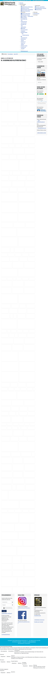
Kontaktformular (37, 615)
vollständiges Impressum (39, 619)
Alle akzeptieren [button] (4, 651)
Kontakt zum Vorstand (38, 621)
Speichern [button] (13, 671)
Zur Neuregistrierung (6, 634)
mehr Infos (39, 82)
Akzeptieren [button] (3, 656)
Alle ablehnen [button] (11, 651)
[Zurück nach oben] (46, 672)
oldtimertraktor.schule (41, 132)
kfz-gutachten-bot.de (42, 128)
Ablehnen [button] (8, 656)
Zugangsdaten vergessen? (7, 613)
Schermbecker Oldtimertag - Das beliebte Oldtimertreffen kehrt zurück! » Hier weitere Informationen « (23, 0)
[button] (22, 4)
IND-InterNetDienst (32, 641)
